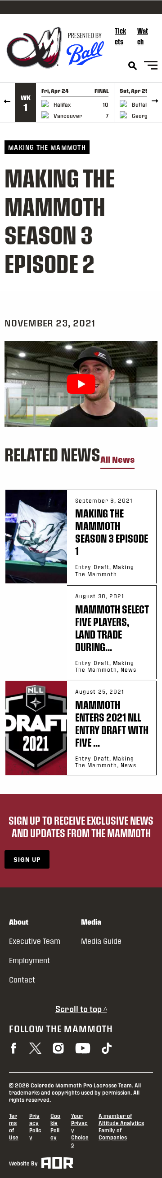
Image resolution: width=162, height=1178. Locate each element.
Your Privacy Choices (80, 1130)
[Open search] (132, 65)
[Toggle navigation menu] (151, 66)
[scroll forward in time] (154, 102)
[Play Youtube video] (81, 384)
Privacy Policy (35, 1126)
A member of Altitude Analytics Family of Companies (121, 1126)
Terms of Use (13, 1126)
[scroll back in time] (7, 102)
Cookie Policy (55, 1126)
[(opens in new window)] (13, 1048)
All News (117, 460)
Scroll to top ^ (81, 1008)
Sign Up (27, 859)
